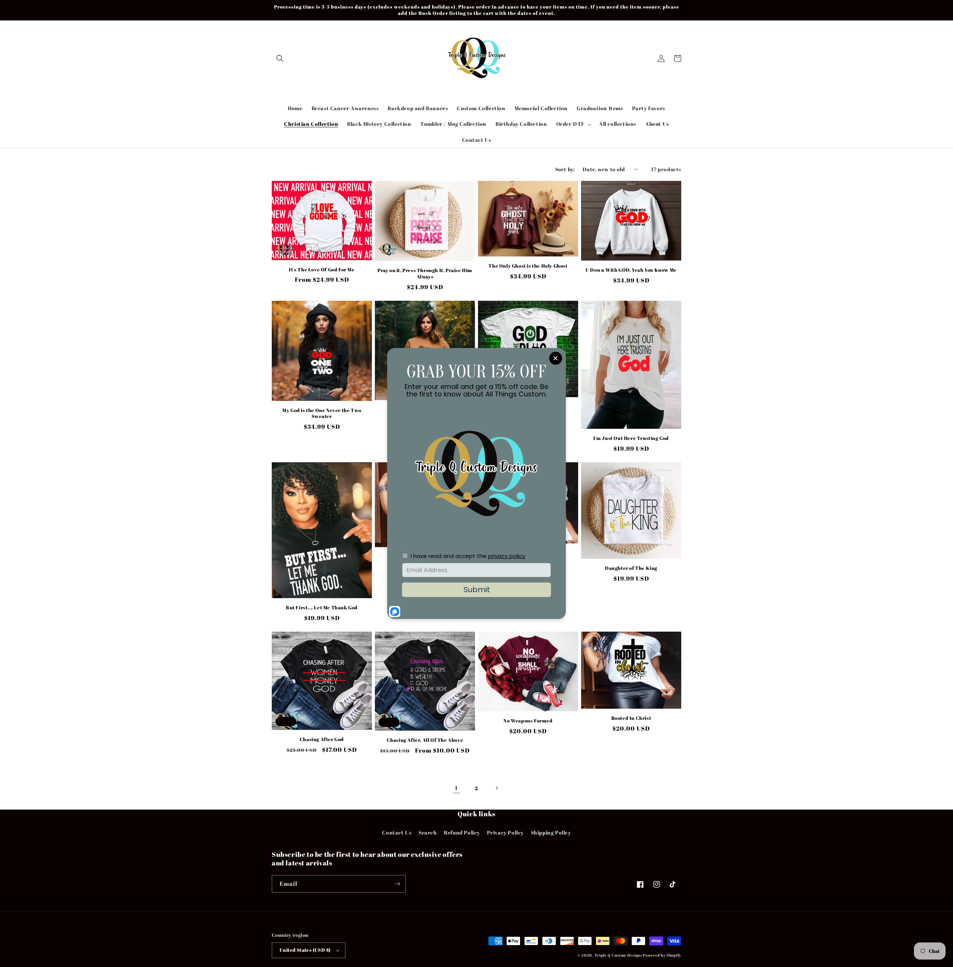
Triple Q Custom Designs (618, 955)
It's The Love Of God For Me (321, 270)
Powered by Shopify (662, 955)
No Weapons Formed (527, 721)
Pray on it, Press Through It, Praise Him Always (424, 273)
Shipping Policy (551, 832)
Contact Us (396, 832)
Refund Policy (462, 832)
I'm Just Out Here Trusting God (631, 438)
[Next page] (496, 788)
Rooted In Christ (631, 718)
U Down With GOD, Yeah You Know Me (631, 270)
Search (427, 832)
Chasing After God (322, 739)
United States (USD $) (305, 950)
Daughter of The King (631, 568)
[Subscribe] (397, 884)
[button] (280, 58)
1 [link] (456, 788)
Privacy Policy (505, 832)
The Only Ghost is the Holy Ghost (527, 266)
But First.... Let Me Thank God (322, 607)
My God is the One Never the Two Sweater (321, 413)
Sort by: (565, 169)
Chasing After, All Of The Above (425, 740)
